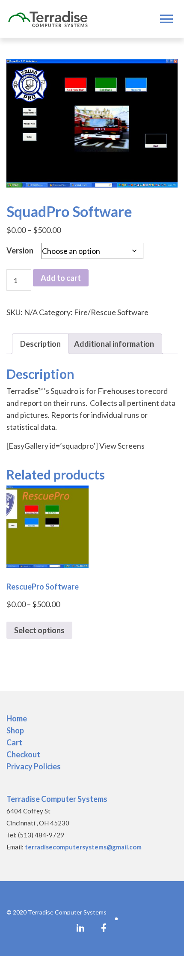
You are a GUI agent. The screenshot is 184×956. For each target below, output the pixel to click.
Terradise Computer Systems (56, 799)
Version (19, 250)
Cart (14, 742)
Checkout (23, 754)
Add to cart (61, 278)
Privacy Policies (33, 766)
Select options (39, 630)
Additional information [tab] (114, 343)
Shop (15, 730)
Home (16, 718)
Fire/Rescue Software (111, 312)
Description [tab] (40, 343)
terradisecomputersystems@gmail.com (83, 847)
